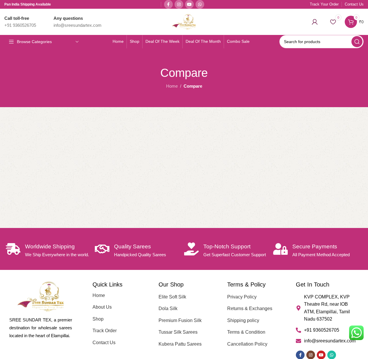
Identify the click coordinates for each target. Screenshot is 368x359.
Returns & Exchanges (249, 308)
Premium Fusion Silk (180, 320)
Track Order (105, 330)
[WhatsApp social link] (199, 4)
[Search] (356, 41)
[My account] (315, 22)
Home (172, 86)
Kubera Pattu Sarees (180, 344)
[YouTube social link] (189, 4)
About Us (102, 307)
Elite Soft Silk (172, 296)
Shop (98, 318)
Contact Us (104, 342)
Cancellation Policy (247, 344)
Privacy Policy (242, 296)
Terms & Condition (246, 332)
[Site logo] (184, 21)
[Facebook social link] (168, 4)
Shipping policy (243, 320)
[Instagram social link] (179, 4)
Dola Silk (168, 308)
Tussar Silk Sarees (178, 332)
